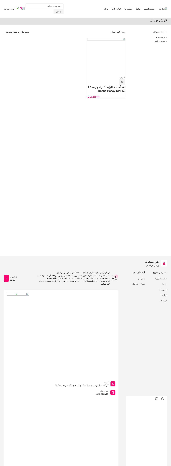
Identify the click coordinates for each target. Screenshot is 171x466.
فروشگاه (163, 301)
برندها (164, 284)
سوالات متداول (138, 284)
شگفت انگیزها (161, 279)
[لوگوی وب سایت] (163, 9)
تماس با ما (162, 290)
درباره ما (163, 295)
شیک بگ (141, 279)
